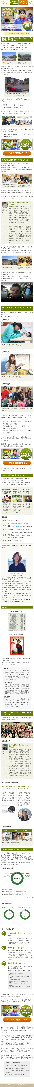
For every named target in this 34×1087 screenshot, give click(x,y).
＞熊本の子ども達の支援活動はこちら (17, 33)
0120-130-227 (15, 527)
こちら (23, 986)
